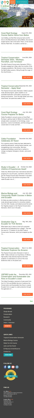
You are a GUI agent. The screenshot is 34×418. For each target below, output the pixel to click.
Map (10, 391)
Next (31, 301)
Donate (12, 2)
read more (27, 49)
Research (7, 317)
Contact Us (7, 351)
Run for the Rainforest (22, 2)
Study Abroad (8, 311)
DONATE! (7, 326)
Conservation (8, 314)
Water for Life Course (10, 343)
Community (7, 320)
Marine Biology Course (11, 340)
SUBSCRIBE (8, 355)
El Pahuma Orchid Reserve (12, 349)
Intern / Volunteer (9, 322)
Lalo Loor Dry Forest (10, 346)
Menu (29, 2)
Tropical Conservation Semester (14, 337)
